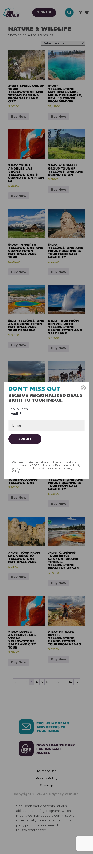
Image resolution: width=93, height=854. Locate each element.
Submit (24, 439)
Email (14, 414)
